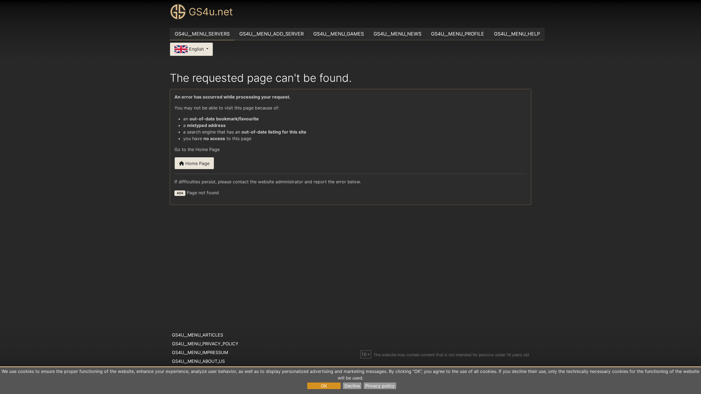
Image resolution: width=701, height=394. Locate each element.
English (196, 48)
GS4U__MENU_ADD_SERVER (271, 34)
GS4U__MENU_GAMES (338, 34)
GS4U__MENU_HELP (517, 34)
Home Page (196, 163)
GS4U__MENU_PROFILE (457, 34)
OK (324, 386)
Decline (352, 386)
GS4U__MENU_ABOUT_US (198, 361)
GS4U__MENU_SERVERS (202, 34)
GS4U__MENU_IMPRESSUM (200, 352)
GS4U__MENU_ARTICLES (197, 335)
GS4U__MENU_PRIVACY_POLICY (205, 343)
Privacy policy (380, 386)
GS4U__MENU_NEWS (397, 34)
